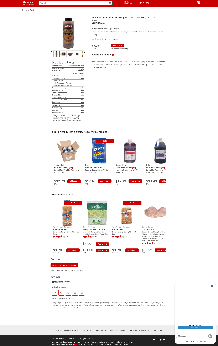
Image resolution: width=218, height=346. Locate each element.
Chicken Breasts (149, 228)
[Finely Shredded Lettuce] (97, 213)
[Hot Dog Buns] (126, 213)
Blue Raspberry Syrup (63, 166)
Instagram (157, 339)
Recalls (130, 342)
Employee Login (121, 342)
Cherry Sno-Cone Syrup (126, 166)
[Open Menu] (17, 3)
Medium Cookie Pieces (95, 166)
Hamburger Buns (62, 228)
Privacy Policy (89, 342)
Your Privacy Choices (85, 344)
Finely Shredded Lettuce (94, 228)
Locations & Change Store (65, 330)
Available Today (101, 54)
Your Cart (85, 330)
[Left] (52, 51)
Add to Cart (117, 46)
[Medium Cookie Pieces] (99, 151)
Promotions (99, 330)
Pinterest (164, 339)
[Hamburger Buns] (67, 213)
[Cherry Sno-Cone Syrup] (130, 151)
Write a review (114, 39)
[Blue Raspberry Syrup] (68, 151)
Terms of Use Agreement (104, 342)
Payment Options (58, 344)
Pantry (33, 10)
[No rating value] (98, 39)
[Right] (84, 51)
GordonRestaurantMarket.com (71, 342)
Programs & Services (138, 330)
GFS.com (55, 342)
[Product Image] (68, 33)
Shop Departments (117, 330)
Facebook (154, 339)
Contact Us (157, 330)
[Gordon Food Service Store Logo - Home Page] (27, 3)
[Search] (110, 3)
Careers (69, 344)
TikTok (161, 339)
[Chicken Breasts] (156, 213)
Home (24, 10)
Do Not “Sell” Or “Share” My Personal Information (112, 344)
